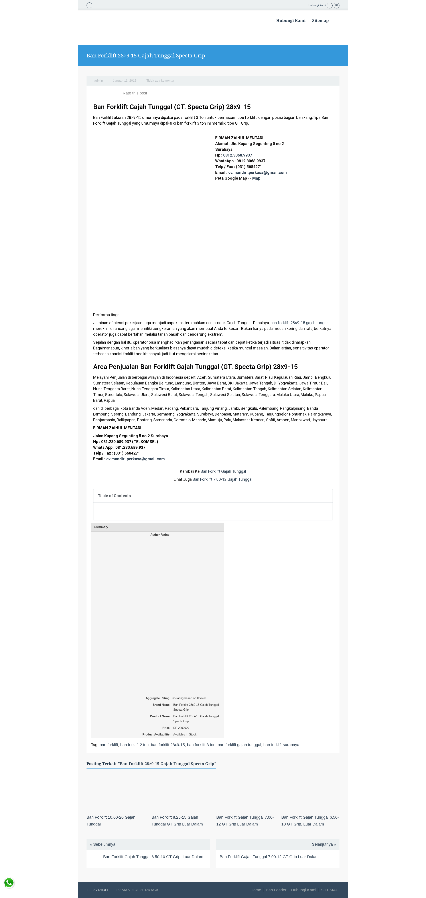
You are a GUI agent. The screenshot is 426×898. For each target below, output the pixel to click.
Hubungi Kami (291, 20)
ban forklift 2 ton (134, 745)
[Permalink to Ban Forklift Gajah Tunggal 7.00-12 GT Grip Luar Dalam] (245, 792)
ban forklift (109, 745)
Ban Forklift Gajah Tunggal (223, 471)
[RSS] (89, 5)
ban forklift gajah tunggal (239, 745)
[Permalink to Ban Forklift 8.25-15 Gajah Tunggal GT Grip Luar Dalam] (181, 792)
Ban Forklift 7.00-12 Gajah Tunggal (222, 479)
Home (255, 890)
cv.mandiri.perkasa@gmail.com (257, 172)
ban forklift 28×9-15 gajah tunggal (299, 322)
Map (256, 178)
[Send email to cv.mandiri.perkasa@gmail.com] (336, 5)
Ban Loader (276, 890)
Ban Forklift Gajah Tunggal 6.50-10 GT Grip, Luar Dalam (153, 857)
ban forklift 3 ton (201, 745)
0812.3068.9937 (237, 155)
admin (98, 80)
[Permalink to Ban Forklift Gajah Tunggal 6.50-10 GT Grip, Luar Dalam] (310, 792)
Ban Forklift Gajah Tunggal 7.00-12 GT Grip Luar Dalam (269, 857)
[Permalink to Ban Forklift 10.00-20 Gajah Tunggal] (116, 792)
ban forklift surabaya (281, 745)
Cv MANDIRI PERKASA (136, 890)
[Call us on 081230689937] (330, 5)
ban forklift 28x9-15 (168, 745)
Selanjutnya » (324, 844)
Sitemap (320, 20)
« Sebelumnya (102, 844)
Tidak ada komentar (160, 80)
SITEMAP (329, 890)
